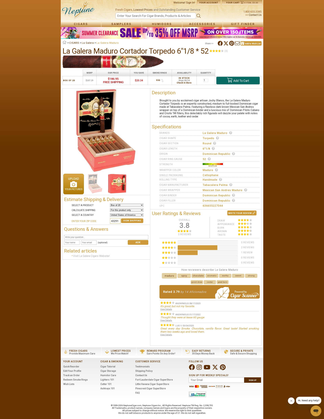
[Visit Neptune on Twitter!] (215, 368)
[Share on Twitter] (226, 43)
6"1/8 (206, 148)
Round (207, 143)
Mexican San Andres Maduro (222, 190)
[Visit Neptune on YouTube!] (207, 368)
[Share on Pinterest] (232, 43)
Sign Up (252, 380)
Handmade (210, 179)
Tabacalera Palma (215, 185)
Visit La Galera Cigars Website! (91, 256)
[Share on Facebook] (220, 43)
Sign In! (190, 2)
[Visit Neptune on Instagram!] (199, 368)
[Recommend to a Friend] (237, 43)
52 (204, 159)
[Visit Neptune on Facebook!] (192, 368)
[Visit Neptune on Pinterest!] (223, 368)
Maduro (208, 170)
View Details (166, 309)
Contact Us (255, 15)
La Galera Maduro (215, 133)
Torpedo (208, 138)
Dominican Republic (216, 154)
